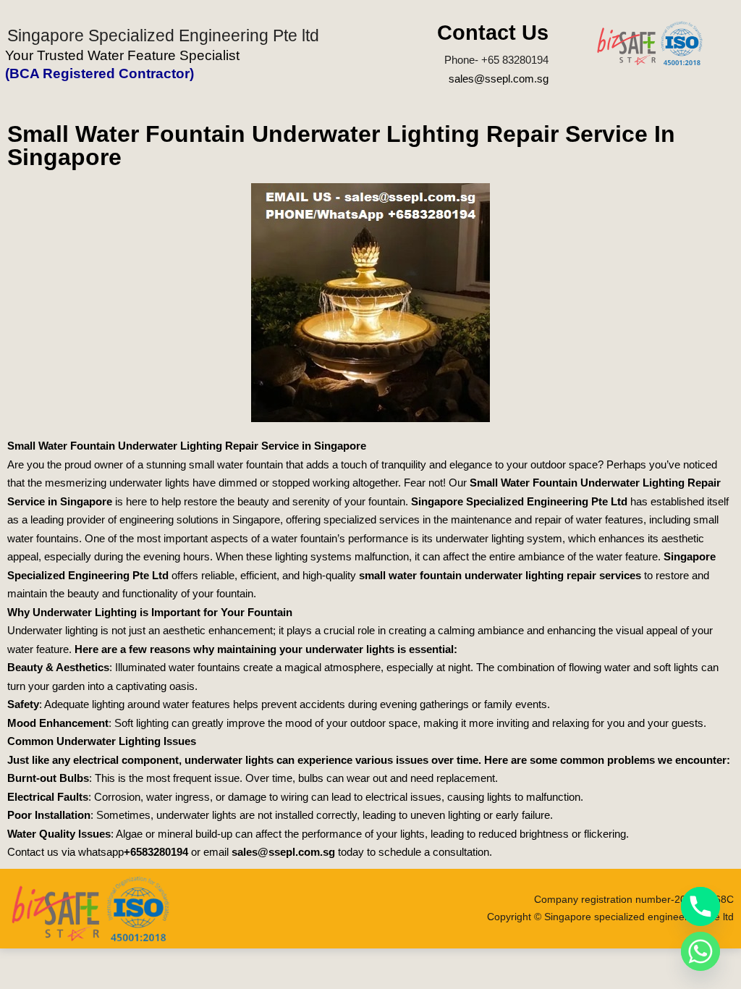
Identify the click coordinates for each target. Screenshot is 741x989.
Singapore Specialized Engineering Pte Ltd (519, 501)
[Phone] (700, 906)
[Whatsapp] (700, 951)
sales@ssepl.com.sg (499, 78)
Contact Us (493, 32)
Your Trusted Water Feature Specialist (122, 55)
